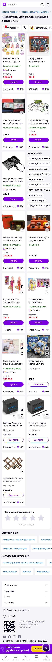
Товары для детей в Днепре (35, 11)
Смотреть (39, 384)
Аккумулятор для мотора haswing (19, 539)
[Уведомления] (48, 4)
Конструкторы (10, 571)
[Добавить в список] (22, 51)
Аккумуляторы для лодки (15, 548)
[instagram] (14, 636)
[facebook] (9, 636)
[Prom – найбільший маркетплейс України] (4, 4)
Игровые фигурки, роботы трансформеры (23, 562)
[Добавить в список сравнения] (22, 46)
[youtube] (4, 636)
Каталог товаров (9, 11)
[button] (13, 82)
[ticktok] (19, 636)
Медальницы (43, 571)
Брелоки (27, 571)
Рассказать (39, 648)
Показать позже (26, 524)
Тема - (14, 610)
